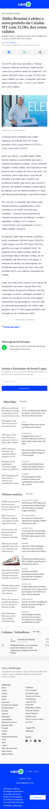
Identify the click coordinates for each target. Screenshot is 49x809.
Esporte (5, 714)
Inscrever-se (24, 388)
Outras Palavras (31, 713)
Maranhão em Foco (9, 722)
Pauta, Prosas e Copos (34, 719)
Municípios (6, 716)
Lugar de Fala (30, 702)
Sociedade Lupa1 (32, 693)
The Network (30, 699)
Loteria (4, 745)
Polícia (4, 690)
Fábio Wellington (11, 42)
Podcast (29, 731)
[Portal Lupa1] (24, 4)
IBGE (4, 742)
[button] (27, 797)
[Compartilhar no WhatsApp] (24, 52)
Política (4, 693)
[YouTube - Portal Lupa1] (39, 740)
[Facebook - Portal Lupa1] (30, 740)
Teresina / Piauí (25, 779)
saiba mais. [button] (17, 805)
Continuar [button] (38, 797)
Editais (4, 734)
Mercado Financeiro (9, 748)
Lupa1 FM (30, 727)
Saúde (4, 696)
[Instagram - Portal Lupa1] (35, 740)
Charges (5, 728)
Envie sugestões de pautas (19, 349)
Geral (4, 699)
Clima (4, 740)
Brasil (4, 688)
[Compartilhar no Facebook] (9, 52)
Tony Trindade (31, 690)
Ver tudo (23, 401)
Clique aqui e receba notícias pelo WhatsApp (27, 346)
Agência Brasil (7, 754)
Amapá (4, 731)
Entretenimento (8, 708)
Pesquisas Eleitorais (9, 737)
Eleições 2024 (11, 13)
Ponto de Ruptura (32, 710)
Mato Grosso (7, 751)
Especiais (5, 702)
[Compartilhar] (40, 52)
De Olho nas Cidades (10, 705)
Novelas (5, 711)
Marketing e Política (33, 708)
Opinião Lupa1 (30, 716)
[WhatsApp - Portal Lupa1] (26, 741)
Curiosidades (7, 719)
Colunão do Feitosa (32, 696)
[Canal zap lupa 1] (24, 327)
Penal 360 (29, 705)
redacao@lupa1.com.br (25, 783)
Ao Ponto (29, 722)
